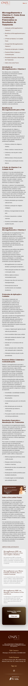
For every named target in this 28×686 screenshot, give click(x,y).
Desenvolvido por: (15, 676)
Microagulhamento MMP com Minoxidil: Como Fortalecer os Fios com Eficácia (14, 592)
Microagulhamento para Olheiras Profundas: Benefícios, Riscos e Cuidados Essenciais (13, 572)
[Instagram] (14, 670)
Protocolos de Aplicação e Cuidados (14, 49)
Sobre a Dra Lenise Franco (12, 62)
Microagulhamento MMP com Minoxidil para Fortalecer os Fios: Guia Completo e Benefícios (13, 553)
